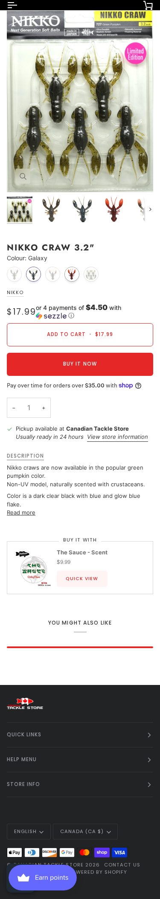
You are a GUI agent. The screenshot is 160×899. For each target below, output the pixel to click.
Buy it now (79, 363)
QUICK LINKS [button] (24, 734)
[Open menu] (19, 5)
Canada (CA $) (82, 831)
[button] (94, 312)
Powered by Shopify (97, 872)
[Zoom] (22, 176)
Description (25, 455)
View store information (117, 436)
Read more (21, 512)
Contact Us (122, 864)
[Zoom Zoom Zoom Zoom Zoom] (80, 100)
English (25, 831)
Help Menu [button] (22, 759)
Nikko (15, 292)
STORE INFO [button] (23, 784)
